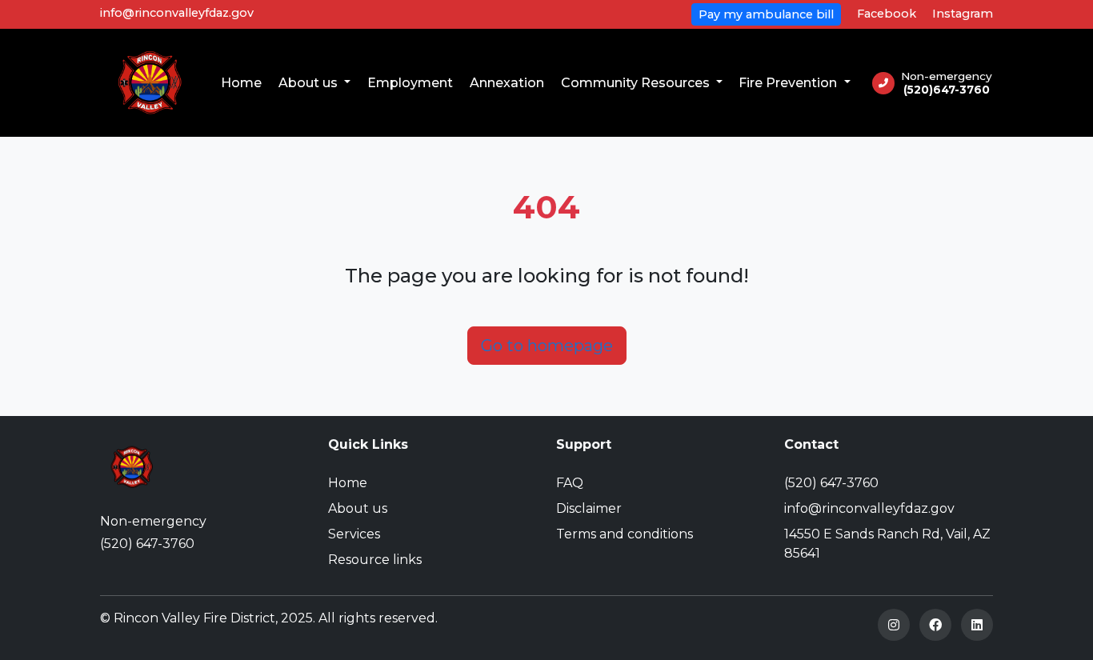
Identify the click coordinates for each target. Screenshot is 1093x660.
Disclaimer (589, 508)
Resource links (375, 559)
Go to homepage (547, 345)
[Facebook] (935, 625)
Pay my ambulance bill (766, 14)
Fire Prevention (789, 82)
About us (309, 82)
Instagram (962, 13)
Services (354, 534)
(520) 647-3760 (147, 543)
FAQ (569, 482)
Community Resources (637, 82)
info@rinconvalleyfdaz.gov (177, 13)
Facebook (886, 13)
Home (241, 82)
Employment (410, 82)
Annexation (507, 82)
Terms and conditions (624, 534)
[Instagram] (894, 625)
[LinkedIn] (977, 625)
